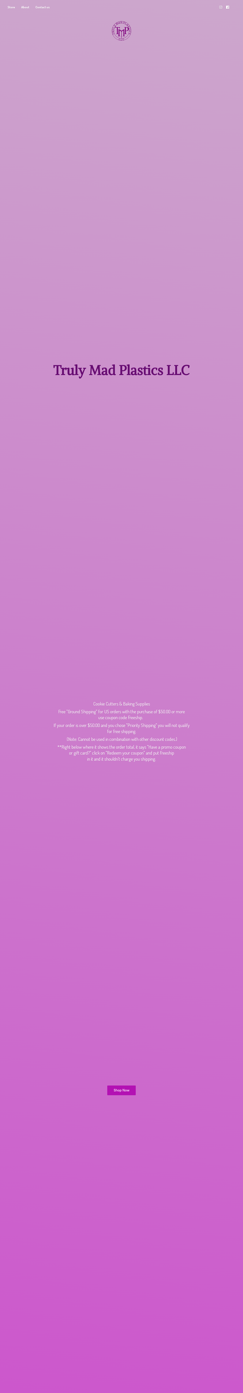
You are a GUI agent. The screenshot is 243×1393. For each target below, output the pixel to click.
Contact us (43, 7)
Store (11, 7)
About (25, 7)
